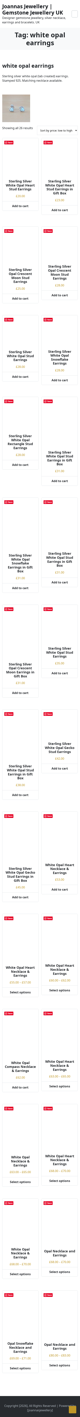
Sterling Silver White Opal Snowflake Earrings (59, 357)
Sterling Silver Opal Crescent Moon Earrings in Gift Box (20, 670)
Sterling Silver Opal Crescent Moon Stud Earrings (20, 275)
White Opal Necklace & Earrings (20, 1161)
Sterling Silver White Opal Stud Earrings (20, 356)
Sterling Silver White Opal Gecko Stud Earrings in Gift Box (20, 874)
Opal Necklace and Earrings (59, 1253)
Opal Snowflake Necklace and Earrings (20, 1347)
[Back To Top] (72, 1409)
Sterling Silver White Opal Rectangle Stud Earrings (20, 442)
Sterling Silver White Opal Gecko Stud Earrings (59, 747)
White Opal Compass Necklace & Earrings (20, 1067)
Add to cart (20, 206)
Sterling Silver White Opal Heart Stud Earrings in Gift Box (59, 187)
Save (10, 142)
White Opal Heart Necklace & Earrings (59, 869)
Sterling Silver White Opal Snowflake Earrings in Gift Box (20, 563)
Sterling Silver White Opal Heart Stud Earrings (20, 185)
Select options (20, 992)
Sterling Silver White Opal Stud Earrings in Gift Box (59, 458)
